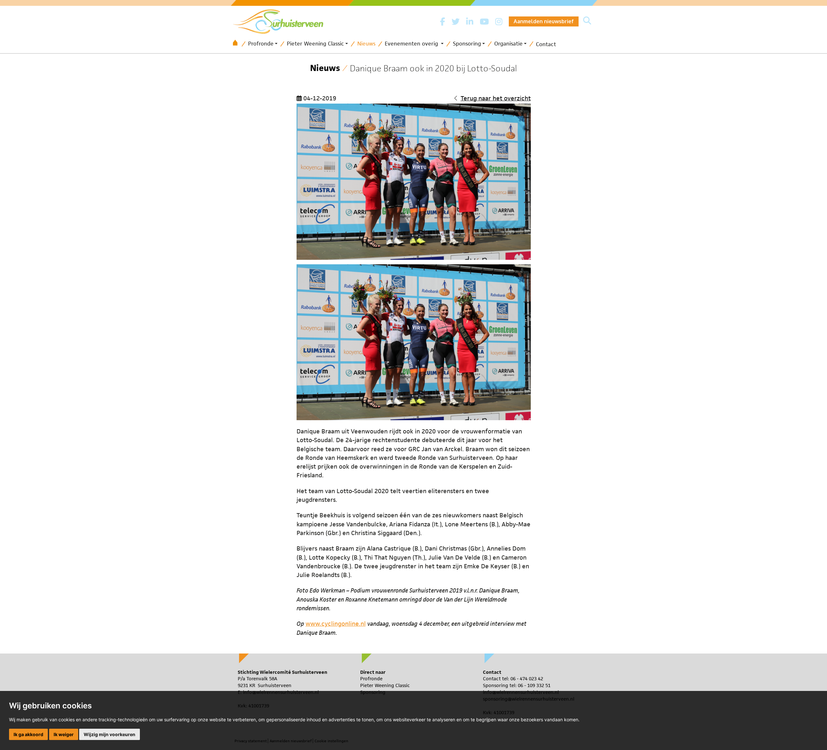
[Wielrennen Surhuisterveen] (281, 20)
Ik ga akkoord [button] (28, 734)
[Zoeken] (587, 21)
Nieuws (366, 43)
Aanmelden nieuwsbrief (544, 21)
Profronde (261, 43)
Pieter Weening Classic (315, 43)
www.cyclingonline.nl (336, 624)
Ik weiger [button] (64, 734)
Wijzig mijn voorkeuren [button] (109, 734)
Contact (546, 44)
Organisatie (508, 43)
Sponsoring (467, 43)
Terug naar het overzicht (496, 98)
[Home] (237, 44)
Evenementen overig (412, 43)
